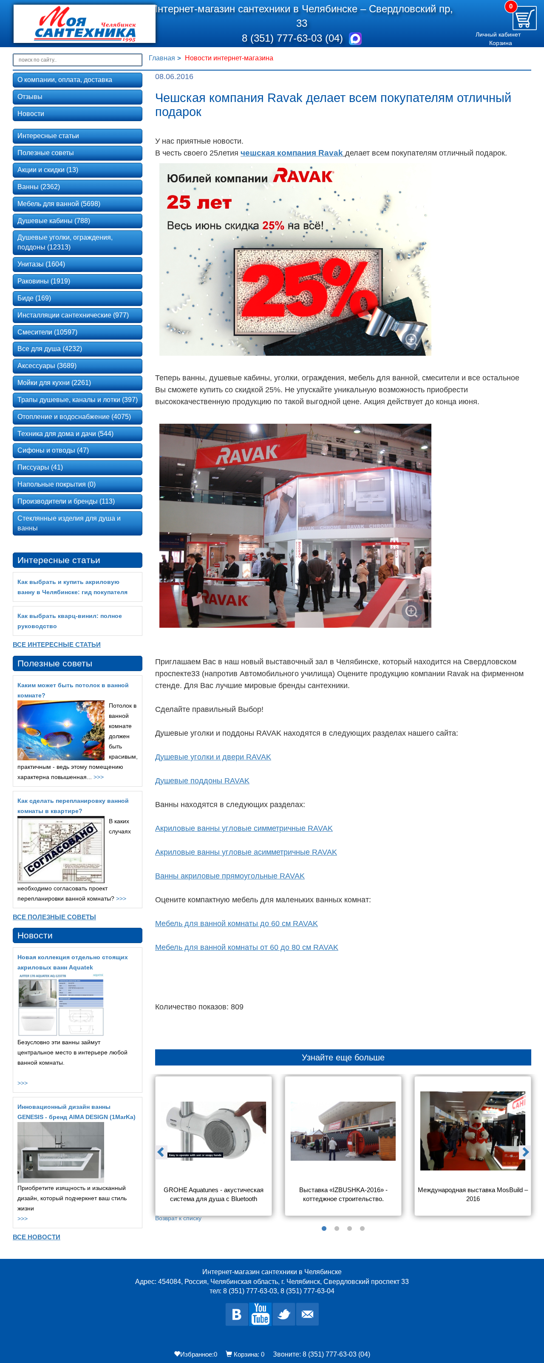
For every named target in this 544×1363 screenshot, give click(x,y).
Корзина (500, 43)
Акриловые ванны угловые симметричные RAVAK (244, 828)
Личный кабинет (498, 34)
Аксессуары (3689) (46, 365)
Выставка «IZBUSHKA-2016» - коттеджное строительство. (344, 1194)
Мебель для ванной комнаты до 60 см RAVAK (236, 923)
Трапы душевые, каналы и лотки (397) (77, 399)
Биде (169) (34, 298)
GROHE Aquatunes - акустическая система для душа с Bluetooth (214, 1194)
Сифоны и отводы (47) (53, 450)
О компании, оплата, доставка (64, 79)
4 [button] (362, 1228)
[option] (213, 1149)
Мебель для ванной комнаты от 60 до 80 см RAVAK (246, 947)
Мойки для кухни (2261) (54, 382)
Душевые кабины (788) (53, 220)
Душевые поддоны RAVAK (202, 780)
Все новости (36, 1237)
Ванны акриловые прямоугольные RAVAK (230, 876)
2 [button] (337, 1228)
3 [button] (350, 1228)
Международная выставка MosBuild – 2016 (473, 1194)
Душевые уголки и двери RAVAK (213, 757)
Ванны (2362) (38, 186)
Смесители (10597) (47, 332)
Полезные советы (45, 152)
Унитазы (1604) (41, 264)
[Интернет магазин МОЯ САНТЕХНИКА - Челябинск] (73, 24)
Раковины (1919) (43, 281)
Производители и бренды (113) (66, 501)
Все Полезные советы (54, 917)
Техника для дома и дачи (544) (65, 433)
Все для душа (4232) (49, 348)
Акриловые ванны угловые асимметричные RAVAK (246, 852)
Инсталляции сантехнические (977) (73, 315)
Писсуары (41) (40, 467)
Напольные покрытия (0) (56, 484)
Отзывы (29, 96)
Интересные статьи (48, 135)
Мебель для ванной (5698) (58, 203)
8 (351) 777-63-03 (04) (294, 38)
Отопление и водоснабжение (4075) (74, 416)
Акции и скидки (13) (47, 169)
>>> (99, 777)
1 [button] (324, 1228)
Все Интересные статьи (57, 644)
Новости (30, 113)
